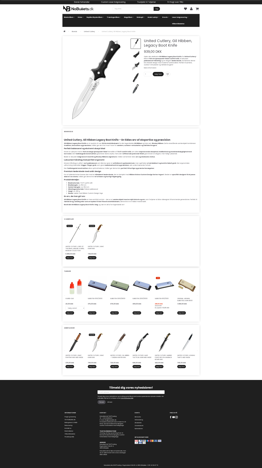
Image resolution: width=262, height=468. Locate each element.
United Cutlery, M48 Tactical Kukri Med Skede (142, 356)
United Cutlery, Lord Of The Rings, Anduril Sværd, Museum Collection (75, 248)
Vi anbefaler (69, 219)
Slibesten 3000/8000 (117, 298)
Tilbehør (67, 271)
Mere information (150, 68)
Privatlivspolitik (69, 437)
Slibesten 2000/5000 (140, 298)
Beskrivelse (68, 132)
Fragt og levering (70, 417)
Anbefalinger (69, 328)
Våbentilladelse (70, 434)
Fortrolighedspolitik (127, 398)
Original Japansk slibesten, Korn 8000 (185, 299)
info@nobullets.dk (110, 420)
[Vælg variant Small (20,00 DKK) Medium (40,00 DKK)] (75, 308)
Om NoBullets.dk (70, 419)
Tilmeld (101, 402)
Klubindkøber (69, 431)
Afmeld (109, 402)
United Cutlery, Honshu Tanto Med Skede (186, 356)
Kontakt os (68, 428)
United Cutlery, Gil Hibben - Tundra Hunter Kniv (119, 356)
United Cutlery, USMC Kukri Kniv (96, 247)
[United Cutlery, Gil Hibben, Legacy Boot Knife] (96, 80)
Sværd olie (70, 298)
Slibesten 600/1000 (162, 298)
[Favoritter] (185, 8)
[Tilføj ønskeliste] (167, 74)
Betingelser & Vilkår (71, 422)
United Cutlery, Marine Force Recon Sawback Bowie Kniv (163, 357)
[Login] (191, 8)
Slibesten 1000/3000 (95, 298)
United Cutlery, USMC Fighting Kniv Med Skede (74, 356)
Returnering (68, 425)
